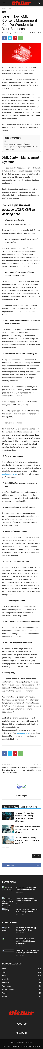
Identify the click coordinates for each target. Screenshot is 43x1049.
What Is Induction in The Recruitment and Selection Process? (11, 770)
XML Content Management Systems (17, 144)
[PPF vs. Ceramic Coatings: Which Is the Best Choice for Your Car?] (8, 840)
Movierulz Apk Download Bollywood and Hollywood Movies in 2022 (25, 941)
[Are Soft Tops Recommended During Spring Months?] (8, 912)
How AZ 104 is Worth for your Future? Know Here (31, 769)
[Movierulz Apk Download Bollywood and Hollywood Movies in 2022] (8, 942)
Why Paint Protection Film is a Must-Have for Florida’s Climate (27, 829)
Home (4, 9)
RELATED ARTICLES (11, 807)
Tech (9, 9)
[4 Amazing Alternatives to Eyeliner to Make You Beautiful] (8, 903)
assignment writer (10, 474)
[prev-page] (3, 848)
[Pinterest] (15, 38)
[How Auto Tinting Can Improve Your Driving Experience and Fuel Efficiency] (8, 816)
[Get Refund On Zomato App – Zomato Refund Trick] (8, 931)
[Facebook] (4, 38)
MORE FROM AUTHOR (29, 807)
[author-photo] (21, 792)
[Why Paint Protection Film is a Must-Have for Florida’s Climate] (8, 829)
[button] (4, 3)
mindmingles (8, 33)
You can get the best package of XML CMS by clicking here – (21, 148)
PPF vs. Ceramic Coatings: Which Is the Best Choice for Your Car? (27, 840)
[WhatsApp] (20, 38)
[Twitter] (10, 38)
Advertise (29, 1042)
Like (37, 865)
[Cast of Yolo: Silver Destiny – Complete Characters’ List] (8, 890)
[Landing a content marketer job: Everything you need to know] (8, 953)
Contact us (20, 1042)
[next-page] (7, 848)
